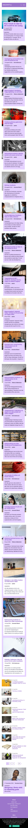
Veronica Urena (18, 783)
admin (15, 125)
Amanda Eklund (8, 29)
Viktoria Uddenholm (18, 94)
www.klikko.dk (14, 811)
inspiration (6, 32)
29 (19, 763)
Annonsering (14, 817)
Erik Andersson (17, 62)
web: (12, 809)
